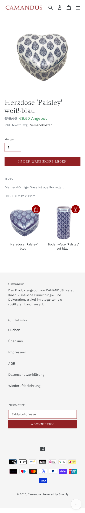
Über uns (15, 341)
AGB (11, 363)
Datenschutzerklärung (26, 375)
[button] (36, 209)
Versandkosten (41, 125)
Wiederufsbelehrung (24, 386)
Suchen (14, 330)
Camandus (34, 494)
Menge (9, 139)
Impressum (17, 352)
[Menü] (77, 7)
